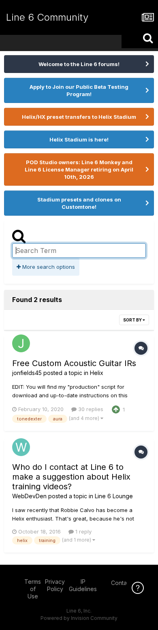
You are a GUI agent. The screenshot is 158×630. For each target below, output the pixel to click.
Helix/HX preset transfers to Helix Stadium (79, 117)
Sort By (133, 319)
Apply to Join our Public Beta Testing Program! (79, 90)
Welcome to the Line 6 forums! (79, 64)
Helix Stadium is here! (79, 139)
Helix (96, 372)
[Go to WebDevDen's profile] (21, 447)
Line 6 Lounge (114, 496)
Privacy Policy (55, 585)
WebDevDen (29, 496)
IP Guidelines (83, 585)
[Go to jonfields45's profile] (21, 343)
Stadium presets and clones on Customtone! (79, 203)
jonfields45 (27, 372)
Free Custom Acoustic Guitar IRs (74, 363)
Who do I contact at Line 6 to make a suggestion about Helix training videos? (71, 476)
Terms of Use (32, 589)
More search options (48, 267)
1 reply (83, 531)
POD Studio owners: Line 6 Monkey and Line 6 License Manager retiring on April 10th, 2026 (79, 169)
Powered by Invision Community (79, 618)
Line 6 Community (47, 17)
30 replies (90, 409)
